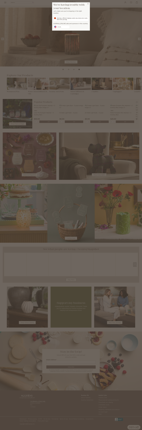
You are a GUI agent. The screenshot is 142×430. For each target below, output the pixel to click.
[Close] (88, 3)
